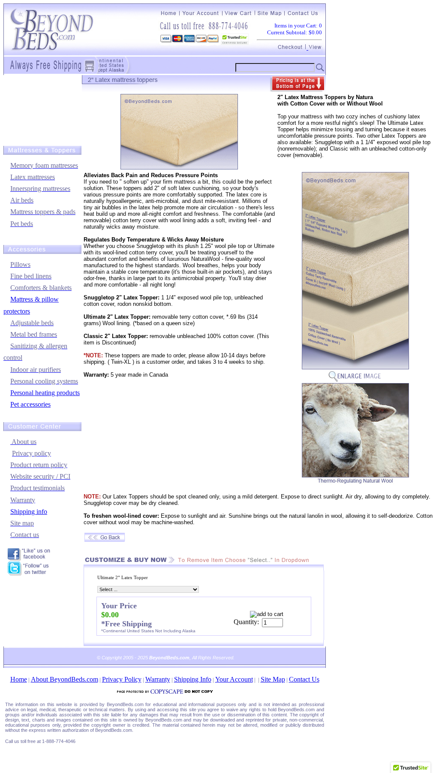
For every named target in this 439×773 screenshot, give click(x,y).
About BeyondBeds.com (64, 679)
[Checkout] (292, 47)
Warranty (157, 679)
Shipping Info (192, 679)
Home (18, 679)
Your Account (234, 679)
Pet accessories (30, 404)
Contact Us (304, 679)
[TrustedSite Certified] (235, 39)
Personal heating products (45, 392)
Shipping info (28, 511)
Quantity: (246, 621)
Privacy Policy (121, 679)
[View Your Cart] (314, 47)
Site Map (273, 679)
